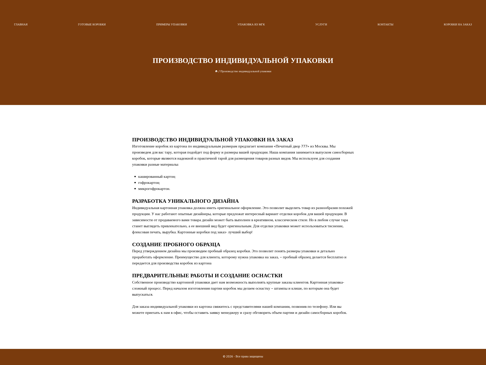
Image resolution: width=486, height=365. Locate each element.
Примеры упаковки (171, 25)
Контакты (385, 25)
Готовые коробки (92, 25)
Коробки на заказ (458, 25)
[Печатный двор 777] (243, 10)
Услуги (321, 25)
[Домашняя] (216, 71)
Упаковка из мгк (251, 25)
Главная (21, 25)
